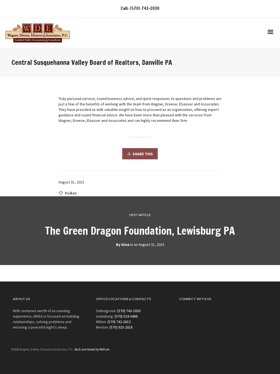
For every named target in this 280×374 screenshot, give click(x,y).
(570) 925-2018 (121, 327)
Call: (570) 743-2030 (140, 8)
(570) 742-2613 (119, 321)
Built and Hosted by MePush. (92, 349)
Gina (125, 244)
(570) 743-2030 (129, 310)
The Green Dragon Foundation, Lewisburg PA (140, 230)
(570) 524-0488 (126, 316)
